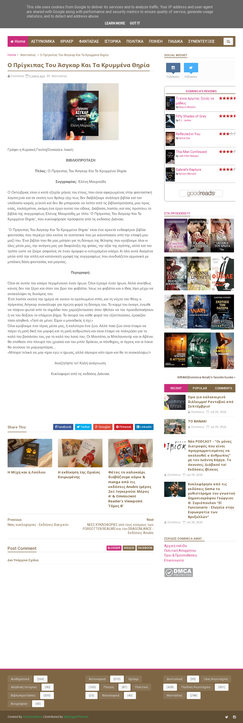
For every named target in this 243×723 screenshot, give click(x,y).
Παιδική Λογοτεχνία (196, 687)
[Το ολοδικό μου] (222, 368)
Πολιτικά (141, 687)
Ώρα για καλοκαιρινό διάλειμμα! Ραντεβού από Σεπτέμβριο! (211, 401)
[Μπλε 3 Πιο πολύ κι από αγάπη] (199, 366)
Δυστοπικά (174, 679)
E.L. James (185, 120)
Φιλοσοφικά (110, 695)
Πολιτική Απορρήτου (180, 550)
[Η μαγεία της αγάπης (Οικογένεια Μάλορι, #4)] (175, 251)
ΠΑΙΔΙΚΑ (175, 41)
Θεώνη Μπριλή (187, 107)
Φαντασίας (28, 55)
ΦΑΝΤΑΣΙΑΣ (89, 41)
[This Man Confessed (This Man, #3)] (170, 163)
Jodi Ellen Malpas (189, 156)
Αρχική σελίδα (175, 546)
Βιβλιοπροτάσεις (23, 695)
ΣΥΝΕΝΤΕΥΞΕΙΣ (201, 41)
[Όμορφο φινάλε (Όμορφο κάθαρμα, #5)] (222, 290)
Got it (135, 23)
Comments (223, 388)
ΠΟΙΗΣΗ (156, 41)
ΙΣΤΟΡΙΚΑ (113, 41)
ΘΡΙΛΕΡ (66, 41)
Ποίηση (109, 687)
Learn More (115, 23)
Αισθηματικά (20, 679)
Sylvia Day (184, 138)
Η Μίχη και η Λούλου (27, 472)
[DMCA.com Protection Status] (178, 576)
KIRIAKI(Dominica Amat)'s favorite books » (206, 377)
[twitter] (226, 717)
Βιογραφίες (19, 703)
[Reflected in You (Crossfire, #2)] (170, 145)
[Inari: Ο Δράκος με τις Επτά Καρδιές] (199, 327)
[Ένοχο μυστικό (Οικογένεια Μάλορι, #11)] (199, 289)
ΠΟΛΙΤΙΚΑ (134, 41)
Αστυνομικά (97, 679)
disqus (129, 548)
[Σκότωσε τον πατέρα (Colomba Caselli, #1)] (222, 328)
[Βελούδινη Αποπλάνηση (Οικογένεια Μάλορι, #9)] (175, 289)
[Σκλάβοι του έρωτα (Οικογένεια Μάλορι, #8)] (222, 251)
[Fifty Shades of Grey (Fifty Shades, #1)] (170, 127)
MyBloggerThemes (76, 716)
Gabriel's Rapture (188, 169)
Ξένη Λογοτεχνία (216, 679)
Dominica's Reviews (201, 91)
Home (20, 41)
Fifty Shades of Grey (191, 116)
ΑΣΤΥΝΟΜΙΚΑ (43, 41)
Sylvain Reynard (187, 173)
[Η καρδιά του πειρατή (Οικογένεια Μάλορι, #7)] (199, 251)
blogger (114, 548)
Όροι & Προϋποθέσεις (180, 555)
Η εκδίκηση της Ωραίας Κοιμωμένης (79, 474)
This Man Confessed (191, 152)
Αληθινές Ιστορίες (24, 687)
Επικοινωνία (174, 560)
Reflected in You (188, 134)
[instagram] (234, 717)
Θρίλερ (133, 679)
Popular (200, 388)
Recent (176, 388)
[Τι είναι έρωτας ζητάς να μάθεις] (170, 109)
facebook (145, 548)
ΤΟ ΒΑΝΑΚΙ (197, 421)
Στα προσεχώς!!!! (177, 213)
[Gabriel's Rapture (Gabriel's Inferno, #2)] (170, 180)
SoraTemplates (32, 716)
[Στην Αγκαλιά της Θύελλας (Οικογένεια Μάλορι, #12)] (175, 327)
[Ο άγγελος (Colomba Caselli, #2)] (175, 366)
